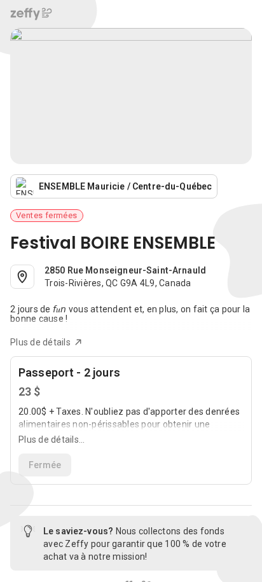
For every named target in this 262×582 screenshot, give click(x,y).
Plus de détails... (51, 439)
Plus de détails (40, 342)
